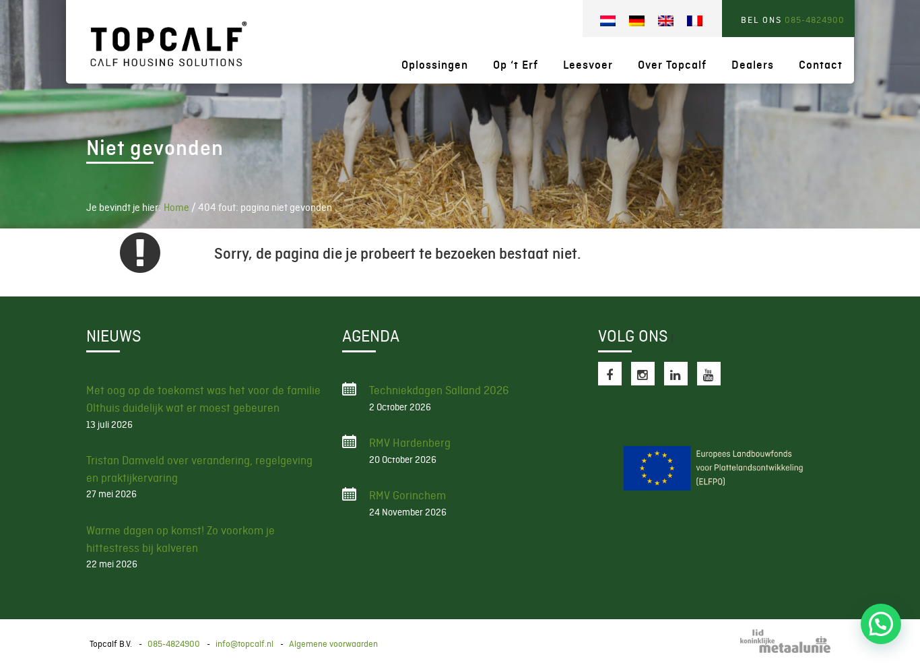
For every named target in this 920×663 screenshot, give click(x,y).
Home (176, 207)
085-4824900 (815, 20)
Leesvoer (588, 65)
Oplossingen (434, 65)
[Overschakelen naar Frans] (694, 21)
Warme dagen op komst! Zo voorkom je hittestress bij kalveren (180, 539)
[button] (881, 624)
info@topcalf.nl (244, 644)
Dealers (752, 65)
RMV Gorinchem (407, 495)
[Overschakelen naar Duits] (636, 21)
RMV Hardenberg (410, 442)
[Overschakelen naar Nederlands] (607, 21)
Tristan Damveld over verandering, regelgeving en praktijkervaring (199, 468)
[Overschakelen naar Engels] (665, 21)
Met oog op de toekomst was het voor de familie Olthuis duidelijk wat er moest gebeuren (203, 398)
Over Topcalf (672, 65)
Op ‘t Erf (515, 65)
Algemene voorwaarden (333, 644)
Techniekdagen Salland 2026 (439, 390)
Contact (821, 65)
